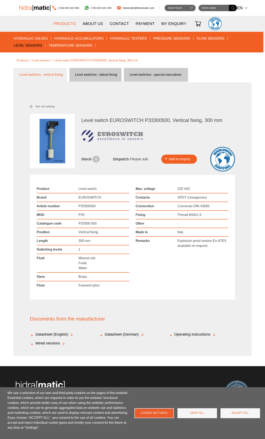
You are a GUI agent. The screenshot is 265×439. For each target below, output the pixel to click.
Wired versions (47, 343)
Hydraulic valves (31, 38)
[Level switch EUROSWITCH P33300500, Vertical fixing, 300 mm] (52, 141)
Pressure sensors (171, 38)
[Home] (35, 8)
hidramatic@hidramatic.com (138, 8)
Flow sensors (210, 38)
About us (93, 23)
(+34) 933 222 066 (68, 8)
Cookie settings (154, 412)
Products (64, 23)
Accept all (240, 412)
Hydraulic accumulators (79, 38)
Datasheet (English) (51, 334)
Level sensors (28, 45)
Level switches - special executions (155, 74)
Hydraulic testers (128, 38)
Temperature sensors (70, 45)
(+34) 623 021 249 (100, 8)
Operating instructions (192, 334)
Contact (119, 23)
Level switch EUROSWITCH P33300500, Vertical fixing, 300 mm (96, 60)
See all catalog (45, 106)
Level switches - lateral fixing (96, 74)
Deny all (197, 412)
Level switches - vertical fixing (41, 74)
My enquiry (174, 23)
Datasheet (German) (122, 334)
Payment (145, 23)
